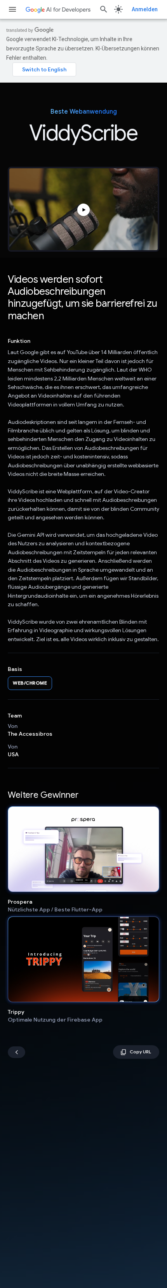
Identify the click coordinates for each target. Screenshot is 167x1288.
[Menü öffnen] (12, 9)
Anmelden (145, 9)
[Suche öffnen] (103, 9)
